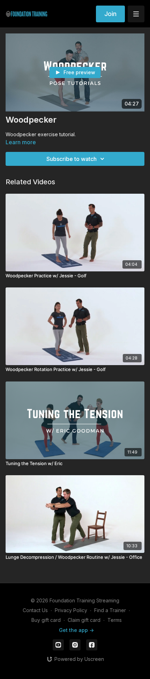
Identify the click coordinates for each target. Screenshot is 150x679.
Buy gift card (46, 620)
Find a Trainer (110, 610)
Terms (114, 620)
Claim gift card (84, 620)
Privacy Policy (71, 610)
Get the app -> (76, 630)
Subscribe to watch (71, 158)
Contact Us (35, 610)
